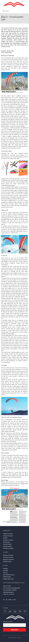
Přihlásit (14, 630)
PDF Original (14, 488)
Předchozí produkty (8, 548)
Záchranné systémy (8, 540)
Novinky (5, 572)
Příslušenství (6, 542)
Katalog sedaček (7, 546)
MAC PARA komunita (8, 574)
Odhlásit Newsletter (8, 579)
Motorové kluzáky (8, 535)
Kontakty (5, 568)
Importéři (5, 570)
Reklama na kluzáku (8, 555)
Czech (22, 1)
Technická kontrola (8, 557)
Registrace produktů (8, 559)
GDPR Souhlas (7, 576)
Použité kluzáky (7, 561)
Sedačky (5, 538)
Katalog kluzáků (7, 544)
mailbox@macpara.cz (8, 592)
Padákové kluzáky (8, 533)
